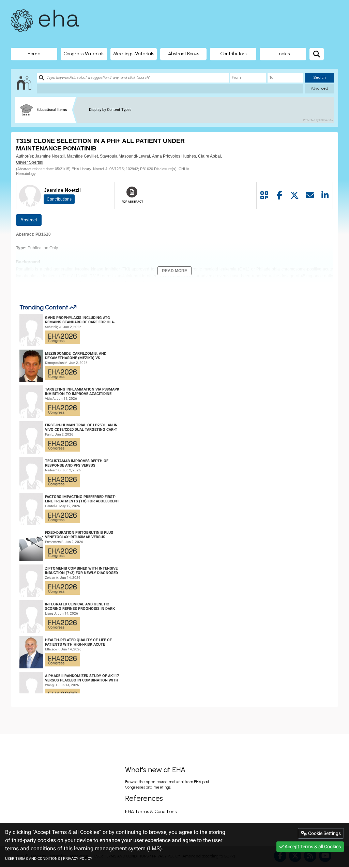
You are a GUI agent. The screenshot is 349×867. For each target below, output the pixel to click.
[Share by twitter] (294, 195)
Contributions (59, 199)
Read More (174, 270)
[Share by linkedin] (325, 195)
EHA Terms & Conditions (151, 811)
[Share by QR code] (264, 195)
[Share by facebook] (279, 195)
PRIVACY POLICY (77, 858)
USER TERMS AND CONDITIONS (32, 858)
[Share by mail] (310, 195)
